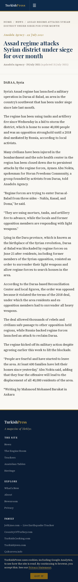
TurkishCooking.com (17, 538)
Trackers (10, 457)
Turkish (15, 5)
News (19, 21)
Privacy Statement (40, 567)
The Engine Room (15, 451)
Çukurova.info (13, 551)
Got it (39, 576)
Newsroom (11, 501)
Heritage (9, 470)
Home (8, 21)
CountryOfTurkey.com (18, 532)
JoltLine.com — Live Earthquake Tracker (29, 525)
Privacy (9, 508)
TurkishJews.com (15, 545)
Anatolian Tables (14, 464)
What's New (11, 488)
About (8, 494)
